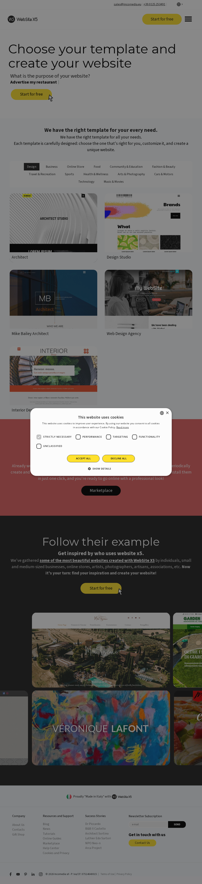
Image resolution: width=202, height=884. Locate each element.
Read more (122, 427)
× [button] (167, 412)
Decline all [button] (119, 458)
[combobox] (162, 413)
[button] (101, 468)
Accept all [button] (83, 458)
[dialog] (101, 442)
